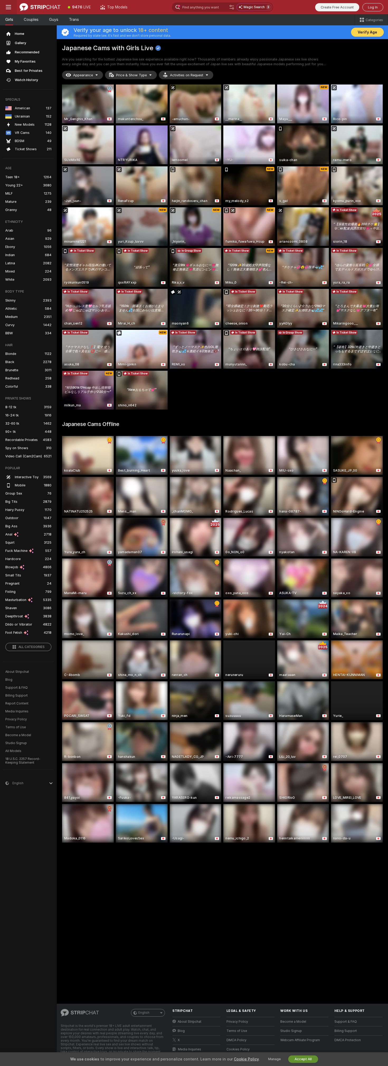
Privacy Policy (16, 719)
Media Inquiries (17, 711)
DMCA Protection (347, 1040)
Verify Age (367, 32)
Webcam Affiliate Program (300, 1040)
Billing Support (16, 695)
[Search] (231, 7)
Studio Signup (16, 743)
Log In (373, 7)
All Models (13, 751)
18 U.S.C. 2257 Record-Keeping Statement (22, 760)
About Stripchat (17, 672)
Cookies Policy (238, 1049)
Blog (8, 680)
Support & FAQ (16, 687)
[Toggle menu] (8, 7)
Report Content (17, 703)
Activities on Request (186, 75)
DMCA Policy (236, 1040)
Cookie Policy (246, 1059)
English (143, 1013)
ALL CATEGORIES (31, 647)
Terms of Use (15, 727)
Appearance (83, 75)
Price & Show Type (131, 75)
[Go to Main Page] (40, 7)
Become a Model (18, 735)
